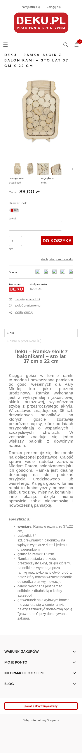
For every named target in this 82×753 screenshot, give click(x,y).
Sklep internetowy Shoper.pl (41, 720)
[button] (5, 43)
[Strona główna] (41, 22)
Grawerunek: (18, 203)
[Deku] (16, 289)
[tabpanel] (41, 489)
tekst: (13, 218)
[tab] (41, 333)
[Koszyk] (76, 45)
